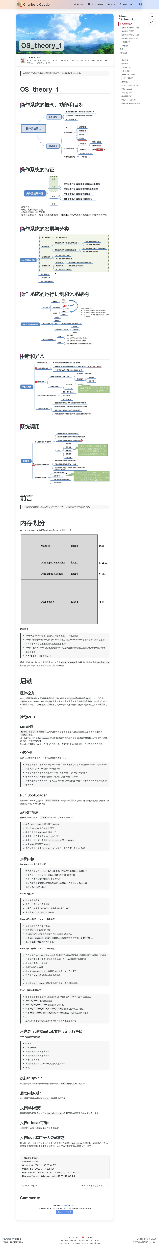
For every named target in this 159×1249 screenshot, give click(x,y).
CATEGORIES (96, 4)
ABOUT (126, 4)
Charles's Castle (36, 4)
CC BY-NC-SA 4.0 (66, 1176)
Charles (88, 1237)
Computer (74, 60)
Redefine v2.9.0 (16, 1242)
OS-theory (91, 60)
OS (82, 60)
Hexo (18, 1239)
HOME (80, 4)
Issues (64, 1205)
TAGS (112, 4)
